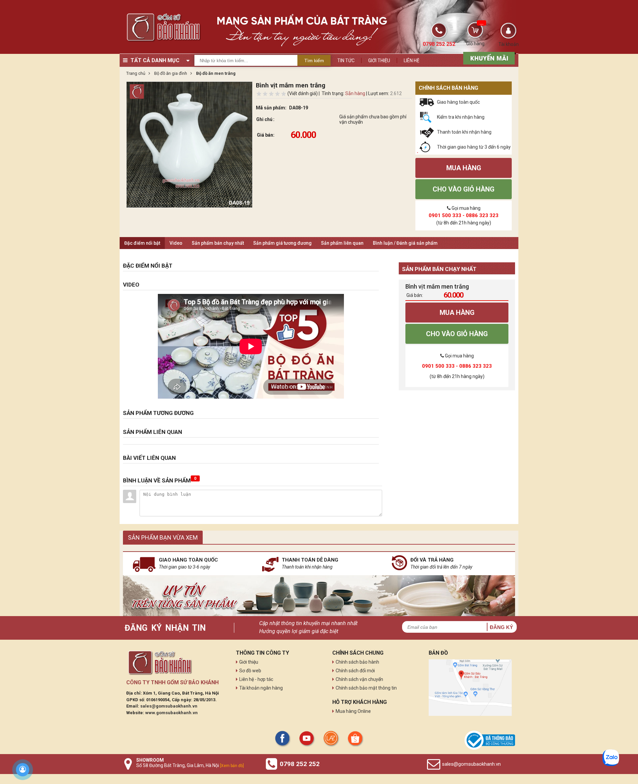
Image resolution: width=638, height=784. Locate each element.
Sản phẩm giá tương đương (282, 243)
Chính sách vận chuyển (359, 679)
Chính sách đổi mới (355, 670)
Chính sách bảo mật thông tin (366, 688)
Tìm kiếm (314, 60)
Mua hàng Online (353, 711)
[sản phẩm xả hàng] (488, 58)
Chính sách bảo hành (357, 662)
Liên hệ (411, 60)
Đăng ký (501, 627)
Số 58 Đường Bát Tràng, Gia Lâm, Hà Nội (190, 765)
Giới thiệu (379, 60)
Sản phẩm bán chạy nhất (218, 243)
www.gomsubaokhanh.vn (171, 712)
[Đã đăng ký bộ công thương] (490, 740)
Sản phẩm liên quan (342, 243)
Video (175, 243)
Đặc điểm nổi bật (142, 243)
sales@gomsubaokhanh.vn (168, 706)
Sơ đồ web (250, 670)
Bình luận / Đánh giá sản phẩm (405, 243)
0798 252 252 (300, 764)
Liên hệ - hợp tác (256, 679)
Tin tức (346, 60)
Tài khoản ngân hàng (261, 688)
